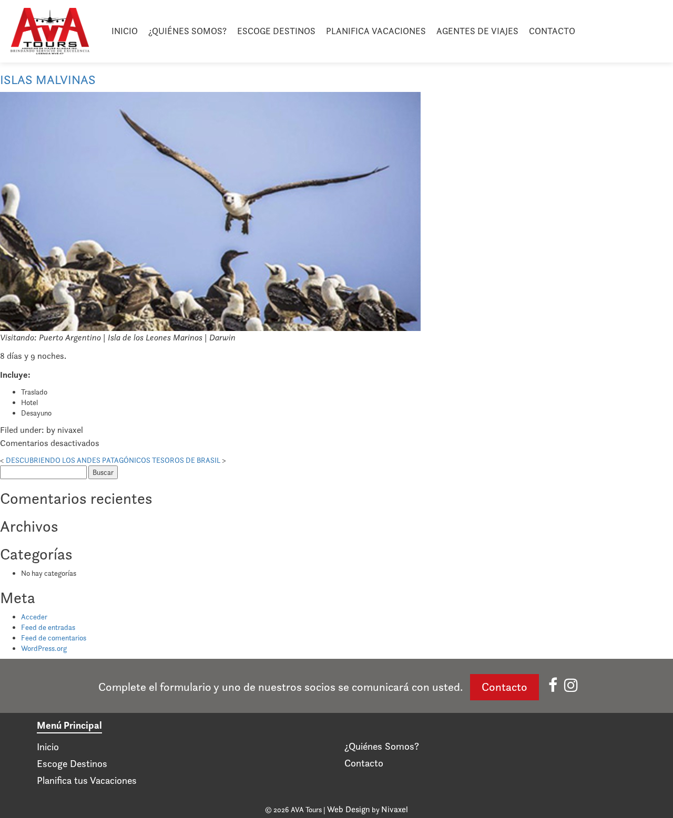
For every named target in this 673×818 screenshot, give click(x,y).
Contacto (552, 31)
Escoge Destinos (276, 31)
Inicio (124, 31)
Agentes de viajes (477, 31)
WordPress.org (44, 648)
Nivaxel (394, 809)
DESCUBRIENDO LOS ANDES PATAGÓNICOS (78, 460)
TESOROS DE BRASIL (186, 460)
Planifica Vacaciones (376, 31)
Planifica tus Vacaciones (87, 780)
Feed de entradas (48, 627)
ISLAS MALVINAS (48, 79)
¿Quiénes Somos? (187, 31)
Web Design (348, 809)
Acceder (34, 617)
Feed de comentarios (53, 638)
